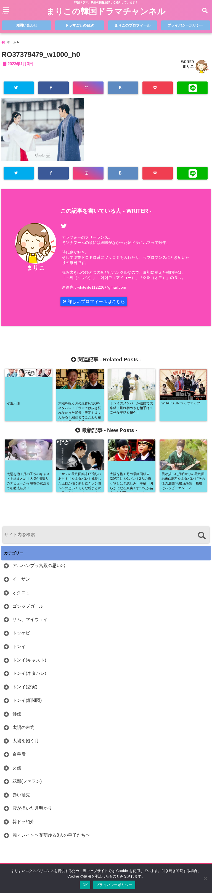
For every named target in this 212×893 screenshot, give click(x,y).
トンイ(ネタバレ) (29, 673)
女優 (16, 767)
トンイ (19, 646)
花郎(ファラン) (27, 781)
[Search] (201, 535)
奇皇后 (19, 754)
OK (85, 885)
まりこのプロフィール (132, 25)
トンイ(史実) (24, 686)
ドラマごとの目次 (79, 25)
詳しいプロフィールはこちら (96, 301)
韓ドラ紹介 (23, 821)
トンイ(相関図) (27, 700)
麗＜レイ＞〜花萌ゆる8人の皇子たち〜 (51, 835)
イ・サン (21, 579)
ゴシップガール (27, 606)
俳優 (16, 714)
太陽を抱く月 (25, 740)
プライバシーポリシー (185, 25)
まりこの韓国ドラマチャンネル (106, 11)
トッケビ (21, 633)
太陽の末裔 (23, 727)
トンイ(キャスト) (29, 660)
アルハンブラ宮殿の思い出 (38, 565)
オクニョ (21, 592)
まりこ (188, 66)
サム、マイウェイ (30, 619)
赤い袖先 (21, 794)
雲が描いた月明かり (32, 808)
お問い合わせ (26, 25)
